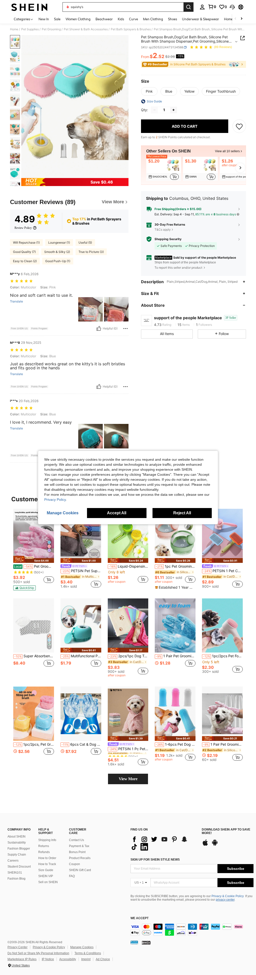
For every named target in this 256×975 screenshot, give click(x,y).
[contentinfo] (192, 930)
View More (128, 779)
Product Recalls (79, 858)
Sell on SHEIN (48, 882)
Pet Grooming (51, 29)
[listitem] (163, 169)
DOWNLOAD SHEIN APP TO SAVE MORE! (226, 831)
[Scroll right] (241, 19)
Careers (13, 860)
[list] (163, 843)
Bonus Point (77, 852)
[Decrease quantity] (154, 110)
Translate (16, 301)
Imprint (85, 959)
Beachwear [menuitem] (104, 19)
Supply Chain (17, 854)
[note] (33, 559)
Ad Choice (103, 959)
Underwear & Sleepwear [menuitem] (200, 19)
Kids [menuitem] (121, 19)
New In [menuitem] (43, 19)
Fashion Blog (17, 878)
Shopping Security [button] (168, 239)
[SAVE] (239, 126)
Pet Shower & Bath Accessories (86, 29)
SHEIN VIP (45, 876)
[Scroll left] (235, 19)
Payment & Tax (79, 846)
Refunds (44, 852)
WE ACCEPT (139, 918)
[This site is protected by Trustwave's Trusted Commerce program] (134, 942)
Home (14, 29)
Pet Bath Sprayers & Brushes (131, 29)
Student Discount (19, 866)
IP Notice (48, 959)
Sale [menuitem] (57, 19)
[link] (212, 7)
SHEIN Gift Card (80, 870)
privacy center (225, 899)
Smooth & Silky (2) (57, 252)
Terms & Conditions (87, 953)
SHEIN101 (15, 872)
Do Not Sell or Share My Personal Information (38, 953)
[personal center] (202, 7)
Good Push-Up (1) (57, 261)
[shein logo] (29, 7)
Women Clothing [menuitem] (78, 19)
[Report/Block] (125, 329)
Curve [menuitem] (133, 19)
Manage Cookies (82, 947)
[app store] (205, 845)
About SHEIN (17, 836)
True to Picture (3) (91, 252)
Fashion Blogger (19, 848)
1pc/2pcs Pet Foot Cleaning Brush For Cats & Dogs (223, 656)
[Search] (189, 7)
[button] (232, 7)
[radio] (149, 91)
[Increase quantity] (173, 110)
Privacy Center (18, 947)
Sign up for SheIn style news (155, 859)
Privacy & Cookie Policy (228, 896)
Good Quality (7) (24, 252)
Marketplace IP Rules (22, 959)
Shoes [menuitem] (172, 19)
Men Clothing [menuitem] (153, 19)
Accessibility (67, 959)
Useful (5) (85, 242)
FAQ (72, 876)
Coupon (74, 864)
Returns (43, 846)
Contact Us (76, 840)
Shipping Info (47, 840)
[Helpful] (99, 329)
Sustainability (17, 842)
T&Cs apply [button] (162, 229)
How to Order (47, 858)
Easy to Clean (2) (25, 261)
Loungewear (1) (59, 242)
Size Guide (45, 870)
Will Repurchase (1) (26, 242)
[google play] (214, 845)
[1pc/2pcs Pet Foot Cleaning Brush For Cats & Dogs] (222, 625)
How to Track (47, 864)
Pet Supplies (30, 29)
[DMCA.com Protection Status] (146, 942)
